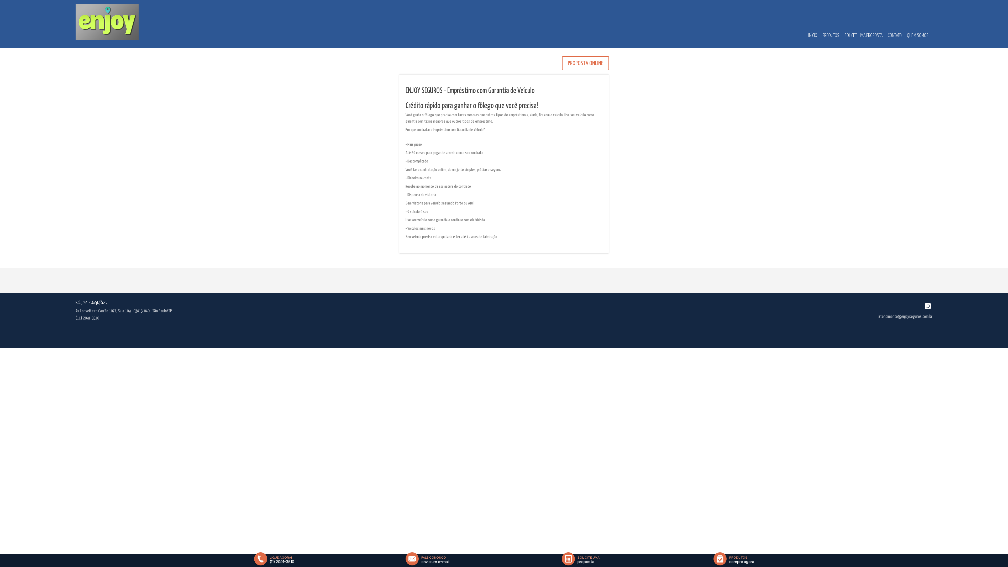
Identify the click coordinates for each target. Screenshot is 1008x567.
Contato (895, 35)
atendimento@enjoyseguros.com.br (905, 316)
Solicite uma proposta (863, 35)
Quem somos (917, 35)
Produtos (830, 35)
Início (812, 35)
